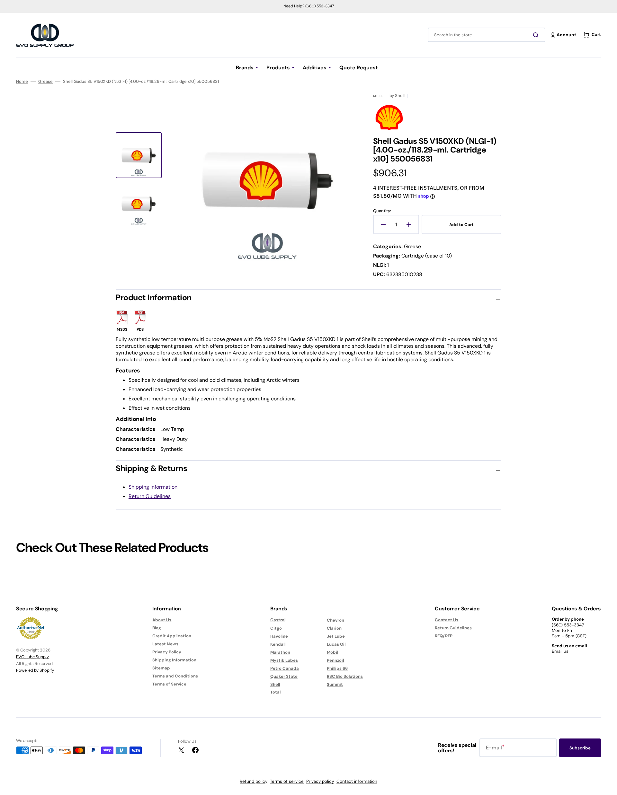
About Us (161, 620)
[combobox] (486, 35)
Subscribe (580, 748)
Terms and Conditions (175, 676)
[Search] (537, 35)
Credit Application (171, 636)
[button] (563, 35)
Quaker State (284, 676)
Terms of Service (169, 684)
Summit (335, 684)
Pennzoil (335, 660)
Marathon (280, 652)
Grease (45, 81)
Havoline (279, 636)
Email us (560, 651)
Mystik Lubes (284, 660)
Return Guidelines (150, 496)
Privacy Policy (166, 652)
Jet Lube (336, 636)
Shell (275, 684)
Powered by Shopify (35, 670)
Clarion (334, 628)
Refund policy (253, 781)
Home (22, 81)
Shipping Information (153, 487)
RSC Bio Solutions (345, 676)
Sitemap (161, 668)
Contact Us (446, 620)
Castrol (277, 620)
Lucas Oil (336, 644)
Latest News (165, 644)
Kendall (277, 644)
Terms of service (287, 781)
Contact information (356, 781)
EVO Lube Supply (32, 657)
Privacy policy (320, 781)
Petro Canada (284, 668)
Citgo (276, 628)
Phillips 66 (337, 668)
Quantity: (382, 211)
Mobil (332, 652)
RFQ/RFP (443, 636)
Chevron (335, 620)
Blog (156, 628)
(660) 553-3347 (319, 6)
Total (275, 692)
